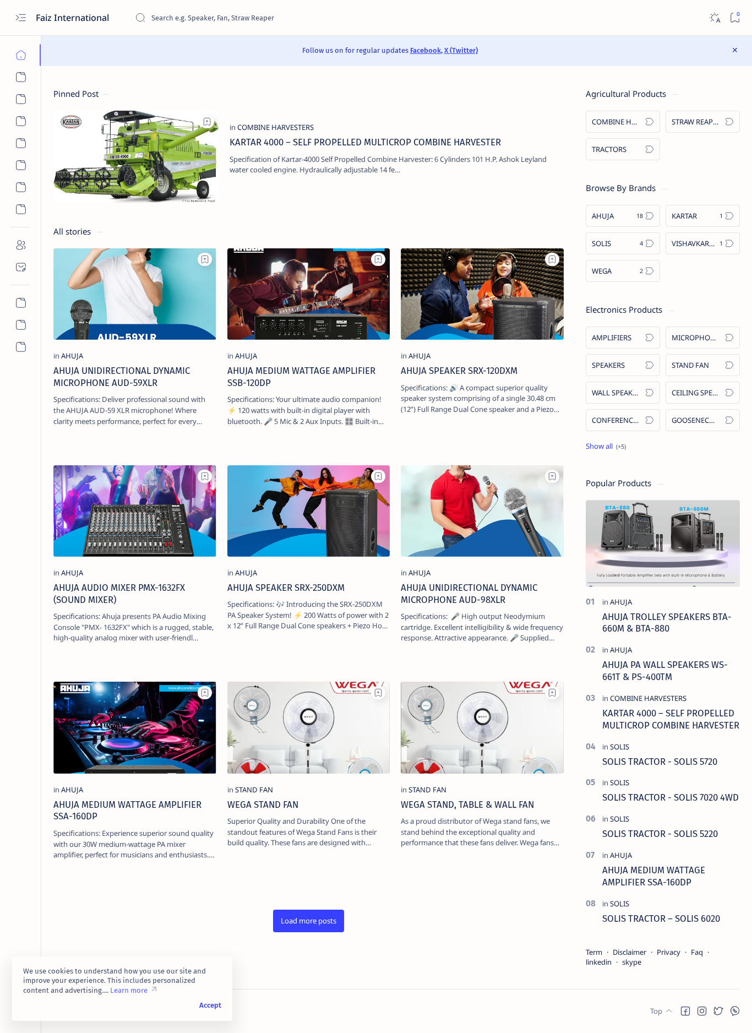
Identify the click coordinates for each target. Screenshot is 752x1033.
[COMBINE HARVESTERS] (275, 127)
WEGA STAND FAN (262, 804)
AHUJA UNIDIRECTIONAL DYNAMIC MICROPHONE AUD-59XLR (121, 376)
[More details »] (540, 187)
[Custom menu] (20, 303)
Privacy (668, 952)
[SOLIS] (619, 747)
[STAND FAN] (254, 789)
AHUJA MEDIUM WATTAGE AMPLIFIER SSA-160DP (653, 876)
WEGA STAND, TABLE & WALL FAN (467, 804)
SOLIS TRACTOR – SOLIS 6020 (661, 918)
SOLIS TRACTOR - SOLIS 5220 (660, 833)
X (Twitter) (461, 50)
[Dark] (714, 18)
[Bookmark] (734, 18)
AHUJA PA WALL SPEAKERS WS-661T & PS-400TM (665, 670)
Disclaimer (629, 952)
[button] (308, 921)
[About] (20, 245)
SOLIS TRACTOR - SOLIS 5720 (659, 761)
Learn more (129, 990)
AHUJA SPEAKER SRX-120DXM (459, 370)
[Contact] (20, 267)
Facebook (425, 50)
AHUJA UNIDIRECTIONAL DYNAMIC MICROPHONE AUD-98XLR (469, 593)
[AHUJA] (72, 356)
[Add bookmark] (207, 121)
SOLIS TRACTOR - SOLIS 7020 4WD (670, 797)
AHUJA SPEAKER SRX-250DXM (286, 587)
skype (631, 962)
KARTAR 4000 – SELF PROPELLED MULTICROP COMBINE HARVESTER (365, 142)
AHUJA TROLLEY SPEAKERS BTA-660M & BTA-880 (667, 622)
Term (594, 952)
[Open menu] (20, 18)
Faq (697, 952)
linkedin (599, 962)
